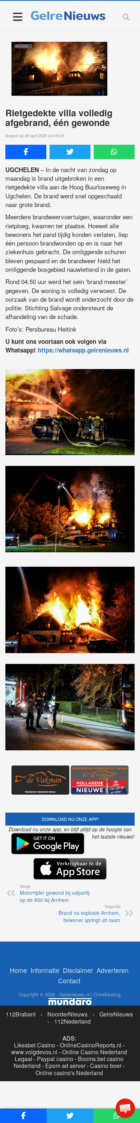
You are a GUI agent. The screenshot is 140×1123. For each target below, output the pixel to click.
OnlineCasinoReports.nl (90, 1045)
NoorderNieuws (67, 1014)
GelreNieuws (116, 1014)
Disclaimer (78, 970)
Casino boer (105, 1065)
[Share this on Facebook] (25, 152)
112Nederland (72, 1021)
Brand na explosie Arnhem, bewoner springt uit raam (89, 913)
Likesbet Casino (34, 1045)
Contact (69, 980)
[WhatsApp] (114, 152)
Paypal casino (55, 1059)
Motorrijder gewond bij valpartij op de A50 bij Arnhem (54, 893)
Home (18, 970)
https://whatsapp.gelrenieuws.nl (83, 350)
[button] (125, 1108)
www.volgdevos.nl (34, 1052)
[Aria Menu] (17, 16)
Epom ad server (65, 1065)
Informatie (45, 970)
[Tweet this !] (70, 152)
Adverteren (113, 970)
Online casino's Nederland (69, 1073)
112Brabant (21, 1014)
